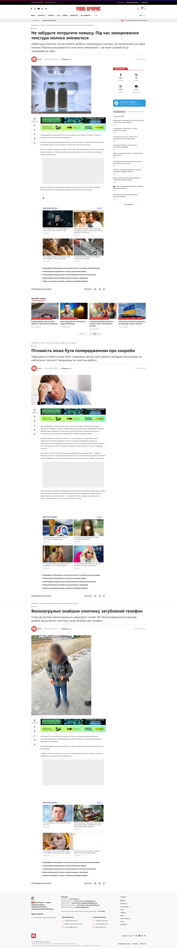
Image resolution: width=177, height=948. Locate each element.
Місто (68, 318)
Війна (63, 318)
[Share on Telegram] (34, 138)
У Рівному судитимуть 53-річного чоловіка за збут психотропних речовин (101, 324)
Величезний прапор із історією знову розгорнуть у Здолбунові (65, 278)
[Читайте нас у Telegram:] (116, 103)
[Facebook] (120, 77)
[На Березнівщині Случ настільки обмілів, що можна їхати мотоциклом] (45, 311)
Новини (35, 28)
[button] (138, 9)
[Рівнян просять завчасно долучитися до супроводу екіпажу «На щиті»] (132, 311)
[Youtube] (136, 89)
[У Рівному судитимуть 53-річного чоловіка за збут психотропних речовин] (103, 311)
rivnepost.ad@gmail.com (82, 907)
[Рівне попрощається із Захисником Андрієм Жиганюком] (74, 311)
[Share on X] (34, 130)
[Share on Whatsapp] (34, 134)
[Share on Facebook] (34, 125)
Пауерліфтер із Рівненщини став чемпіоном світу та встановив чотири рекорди (71, 268)
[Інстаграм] (42, 8)
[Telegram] (46, 8)
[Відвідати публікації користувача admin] (34, 59)
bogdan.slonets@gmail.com (89, 903)
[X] (34, 8)
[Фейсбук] (31, 8)
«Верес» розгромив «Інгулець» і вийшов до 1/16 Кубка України (65, 281)
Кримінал (93, 318)
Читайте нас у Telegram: (128, 102)
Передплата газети (132, 2)
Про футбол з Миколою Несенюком (137, 20)
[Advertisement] (73, 171)
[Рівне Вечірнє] (33, 936)
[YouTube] (38, 8)
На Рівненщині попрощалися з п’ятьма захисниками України (64, 271)
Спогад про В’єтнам (48, 20)
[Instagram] (120, 89)
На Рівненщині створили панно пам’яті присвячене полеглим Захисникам (69, 275)
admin (40, 59)
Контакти (145, 2)
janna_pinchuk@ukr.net (92, 905)
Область (41, 318)
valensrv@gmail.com (90, 901)
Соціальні (49, 318)
